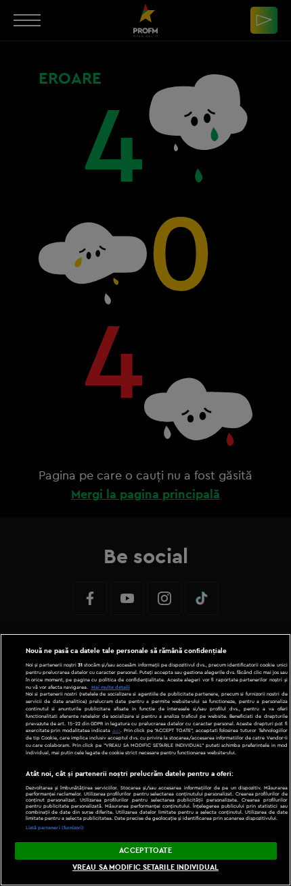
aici (116, 730)
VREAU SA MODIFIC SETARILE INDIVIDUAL (145, 867)
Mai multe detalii (110, 687)
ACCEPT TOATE (145, 850)
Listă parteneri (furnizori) (55, 828)
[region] (145, 759)
